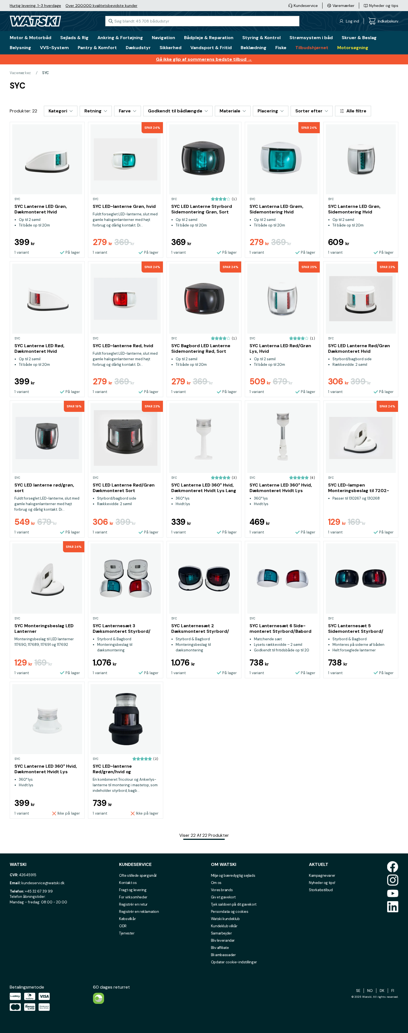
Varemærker (20, 72)
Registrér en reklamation (139, 911)
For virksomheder (133, 897)
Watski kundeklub (225, 918)
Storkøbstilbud (321, 890)
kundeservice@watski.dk (43, 883)
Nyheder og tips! (322, 882)
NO (370, 990)
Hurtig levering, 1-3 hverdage (35, 5)
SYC (45, 72)
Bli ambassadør (223, 955)
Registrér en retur (133, 904)
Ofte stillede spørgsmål (138, 875)
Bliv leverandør (223, 940)
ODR (123, 926)
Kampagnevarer (322, 875)
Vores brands (222, 890)
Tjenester (127, 933)
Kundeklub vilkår (224, 926)
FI (392, 990)
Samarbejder (221, 933)
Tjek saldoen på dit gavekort (233, 904)
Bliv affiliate (220, 947)
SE (358, 990)
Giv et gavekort (223, 897)
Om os (216, 882)
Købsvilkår (127, 918)
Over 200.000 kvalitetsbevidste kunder (101, 5)
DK (382, 990)
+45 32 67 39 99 (39, 891)
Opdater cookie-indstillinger (234, 962)
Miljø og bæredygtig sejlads (233, 875)
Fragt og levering (132, 890)
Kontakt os (128, 882)
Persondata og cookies (229, 911)
